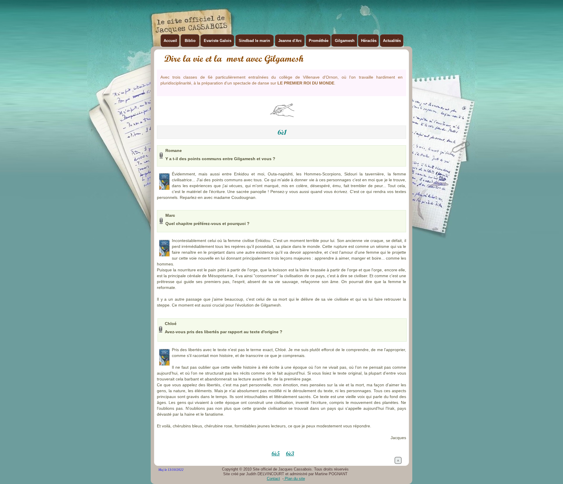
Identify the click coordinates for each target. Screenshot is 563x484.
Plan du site (294, 478)
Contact (273, 478)
